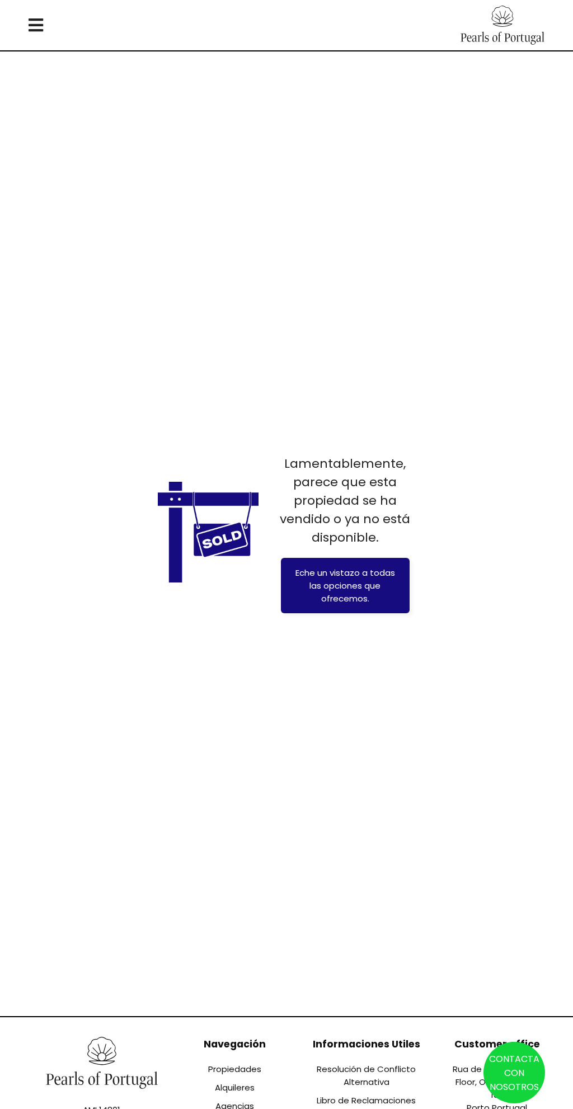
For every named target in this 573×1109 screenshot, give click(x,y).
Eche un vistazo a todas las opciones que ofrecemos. (345, 585)
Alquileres (235, 1087)
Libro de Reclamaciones (366, 1100)
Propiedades (234, 1069)
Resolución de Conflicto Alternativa (366, 1075)
